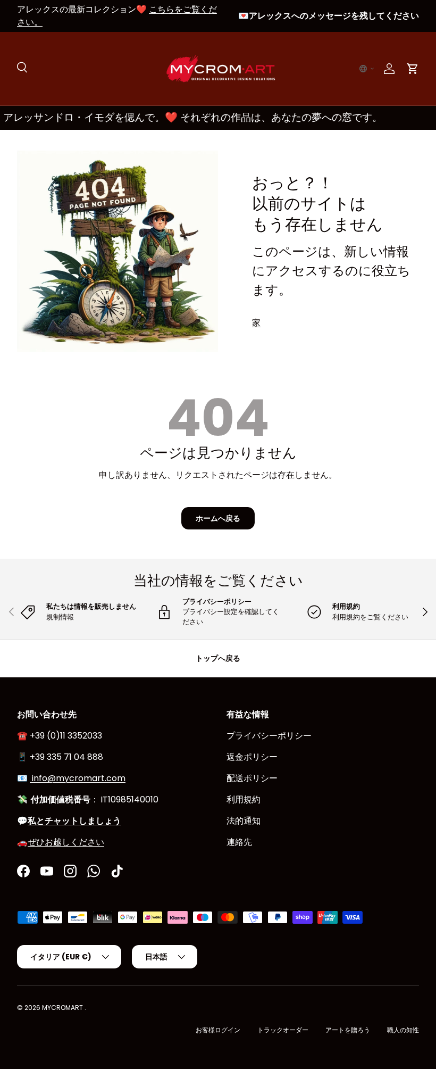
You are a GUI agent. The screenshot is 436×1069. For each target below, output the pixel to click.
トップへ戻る (218, 658)
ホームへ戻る (218, 518)
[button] (367, 68)
